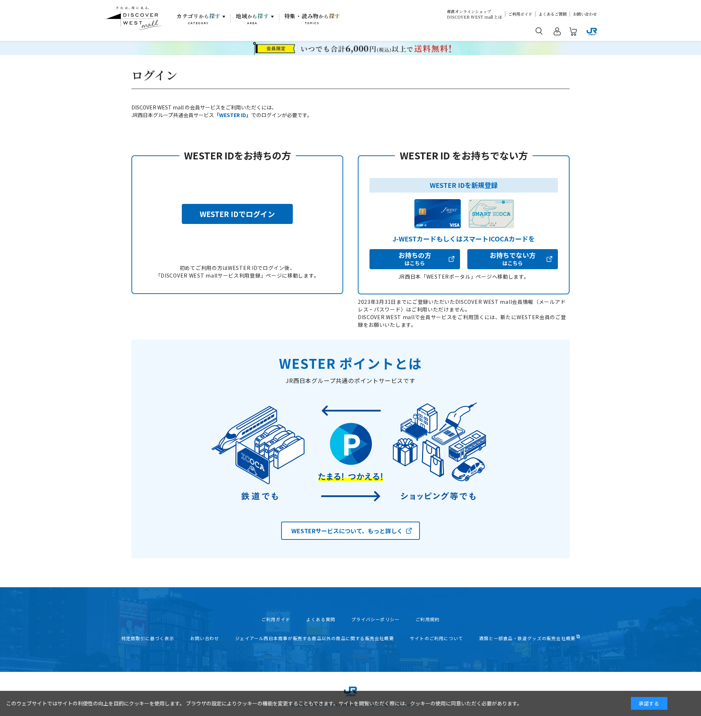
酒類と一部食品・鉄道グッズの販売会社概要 (527, 638)
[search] (539, 30)
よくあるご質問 (553, 14)
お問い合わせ (585, 14)
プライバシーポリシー (375, 619)
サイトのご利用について (436, 638)
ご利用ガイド (520, 14)
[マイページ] (557, 33)
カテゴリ (198, 18)
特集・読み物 (312, 18)
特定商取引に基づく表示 (147, 638)
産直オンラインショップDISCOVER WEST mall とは (474, 14)
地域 (252, 18)
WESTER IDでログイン (237, 214)
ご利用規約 (427, 619)
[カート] (573, 33)
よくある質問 (320, 619)
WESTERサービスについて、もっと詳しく (347, 530)
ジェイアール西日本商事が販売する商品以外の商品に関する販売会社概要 (314, 638)
